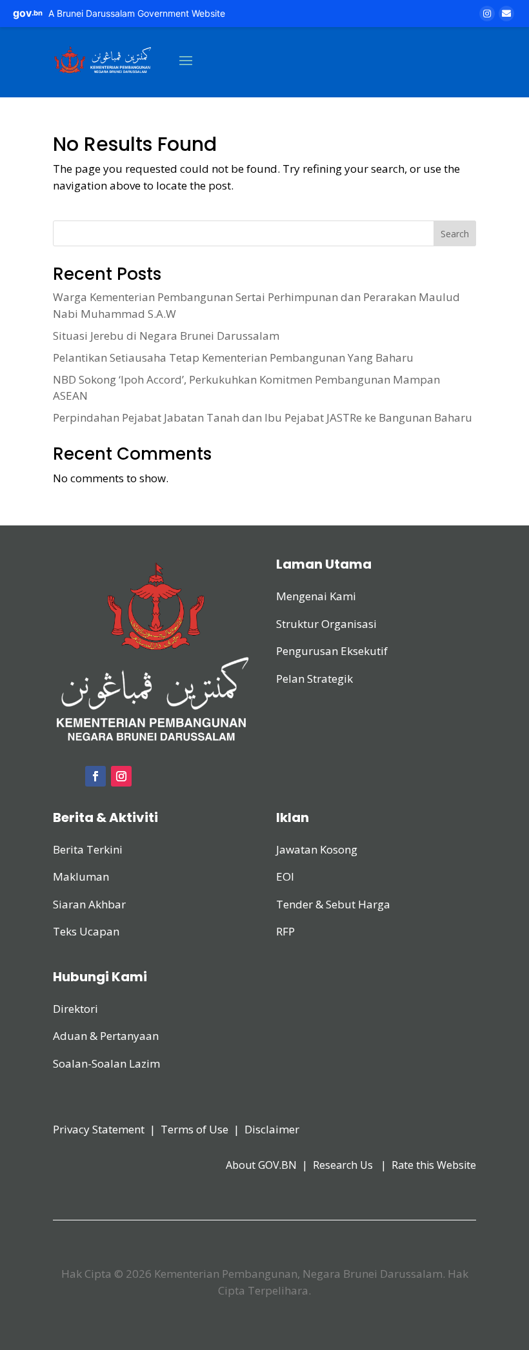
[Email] (506, 13)
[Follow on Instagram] (121, 776)
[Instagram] (487, 13)
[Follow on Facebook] (95, 776)
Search (455, 234)
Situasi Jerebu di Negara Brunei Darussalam (166, 335)
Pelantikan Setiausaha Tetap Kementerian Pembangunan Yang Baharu (233, 357)
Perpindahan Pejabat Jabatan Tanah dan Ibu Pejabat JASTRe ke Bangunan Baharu (262, 417)
